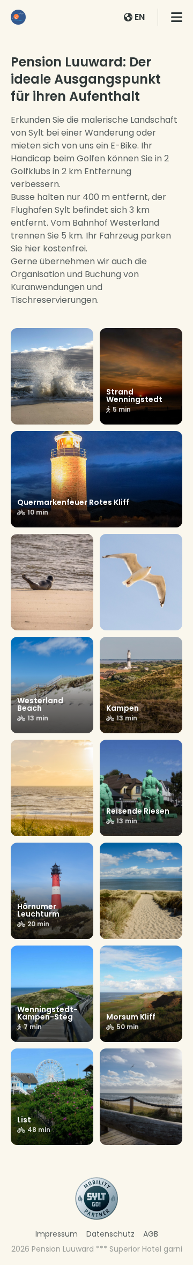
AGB (150, 1234)
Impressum (56, 1234)
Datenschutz (110, 1234)
